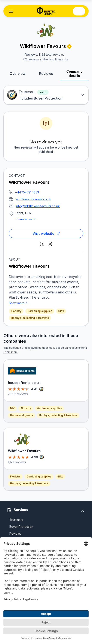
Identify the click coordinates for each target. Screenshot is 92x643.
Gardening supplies (39, 311)
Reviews (46, 73)
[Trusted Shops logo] (46, 11)
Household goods (21, 415)
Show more (24, 219)
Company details (74, 73)
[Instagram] (49, 244)
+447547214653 (27, 192)
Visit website (43, 233)
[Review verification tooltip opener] (69, 46)
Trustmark (16, 520)
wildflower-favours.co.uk (33, 199)
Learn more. (10, 352)
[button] (11, 11)
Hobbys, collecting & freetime (30, 317)
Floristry (16, 311)
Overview (17, 73)
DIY (12, 408)
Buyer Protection (21, 526)
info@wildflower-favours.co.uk (38, 206)
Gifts (61, 311)
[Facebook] (42, 244)
